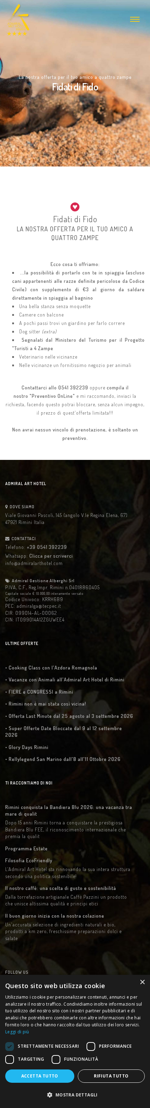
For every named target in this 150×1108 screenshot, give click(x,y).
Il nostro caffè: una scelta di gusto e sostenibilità (60, 888)
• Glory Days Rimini (26, 747)
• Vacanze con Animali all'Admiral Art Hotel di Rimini (65, 679)
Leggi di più (17, 1032)
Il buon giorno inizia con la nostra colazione (54, 916)
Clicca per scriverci (51, 556)
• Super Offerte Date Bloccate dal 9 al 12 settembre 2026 (63, 731)
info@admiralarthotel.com (34, 563)
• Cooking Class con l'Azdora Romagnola (51, 668)
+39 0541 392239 (47, 547)
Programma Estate (26, 848)
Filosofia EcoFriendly (28, 860)
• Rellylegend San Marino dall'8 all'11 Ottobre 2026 (63, 759)
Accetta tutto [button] (39, 1076)
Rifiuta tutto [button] (111, 1076)
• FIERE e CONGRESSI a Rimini (39, 692)
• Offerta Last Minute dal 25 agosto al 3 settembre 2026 (69, 716)
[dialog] (75, 1041)
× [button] (142, 982)
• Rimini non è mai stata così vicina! (45, 704)
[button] (75, 1095)
